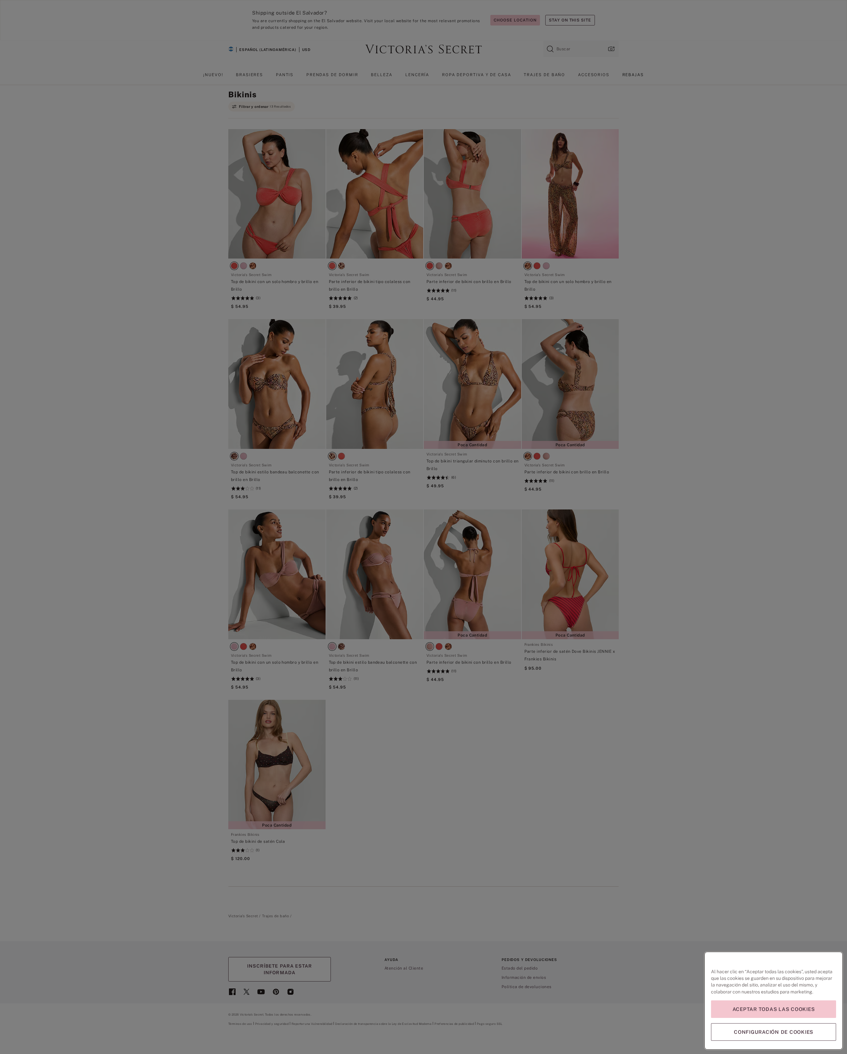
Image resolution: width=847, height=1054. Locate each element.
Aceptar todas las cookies (774, 1009)
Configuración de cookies (773, 1032)
